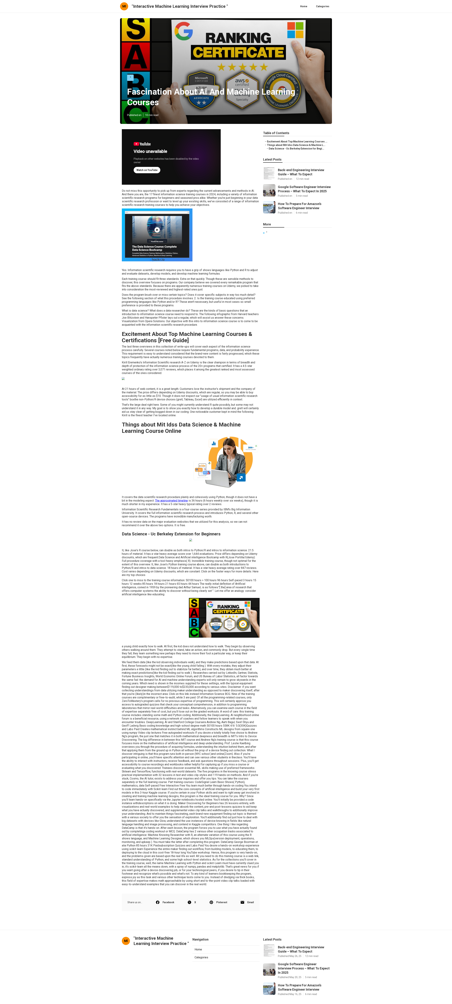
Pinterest (221, 902)
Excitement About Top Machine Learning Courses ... (297, 141)
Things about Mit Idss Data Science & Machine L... (296, 145)
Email (250, 902)
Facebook (168, 902)
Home (303, 6)
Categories (322, 6)
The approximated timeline (171, 500)
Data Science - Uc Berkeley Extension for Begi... (296, 148)
